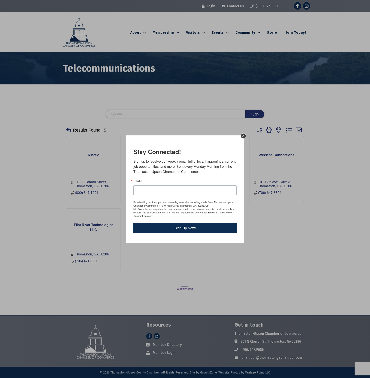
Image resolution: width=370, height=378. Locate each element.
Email (137, 181)
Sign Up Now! (185, 227)
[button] (243, 136)
